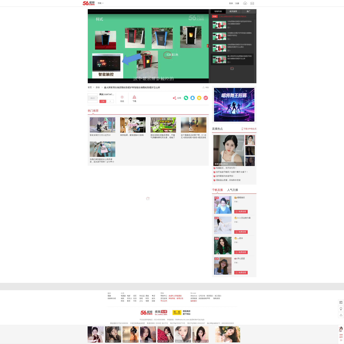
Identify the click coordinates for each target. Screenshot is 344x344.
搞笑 (122, 298)
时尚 (147, 298)
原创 (98, 87)
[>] (245, 3)
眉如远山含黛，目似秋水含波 (228, 180)
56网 (146, 312)
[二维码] (341, 302)
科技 (122, 301)
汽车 (135, 301)
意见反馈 (164, 298)
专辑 (214, 16)
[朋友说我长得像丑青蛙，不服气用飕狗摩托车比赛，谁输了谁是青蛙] (163, 125)
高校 (147, 296)
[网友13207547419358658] (92, 98)
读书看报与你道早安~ (225, 176)
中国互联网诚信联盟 (137, 323)
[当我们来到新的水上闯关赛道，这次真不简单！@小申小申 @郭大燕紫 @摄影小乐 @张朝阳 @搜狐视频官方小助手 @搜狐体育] (102, 149)
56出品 (142, 296)
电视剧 (123, 296)
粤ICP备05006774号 (177, 323)
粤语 (153, 296)
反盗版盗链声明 (204, 298)
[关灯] (341, 309)
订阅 (102, 101)
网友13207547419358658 (110, 94)
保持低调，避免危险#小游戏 (132, 135)
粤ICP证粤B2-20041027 (196, 323)
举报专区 (172, 298)
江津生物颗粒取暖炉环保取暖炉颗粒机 (232, 16)
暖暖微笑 (241, 198)
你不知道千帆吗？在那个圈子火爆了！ (232, 172)
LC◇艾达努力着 (244, 218)
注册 (237, 3)
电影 (128, 296)
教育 (128, 301)
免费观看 (242, 212)
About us (194, 296)
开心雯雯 (241, 259)
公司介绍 (202, 296)
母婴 (147, 301)
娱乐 (153, 298)
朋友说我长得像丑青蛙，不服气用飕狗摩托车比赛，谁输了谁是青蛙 (162, 137)
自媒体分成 (112, 298)
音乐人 (129, 298)
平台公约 (164, 301)
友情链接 (194, 298)
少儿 (141, 301)
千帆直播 (217, 189)
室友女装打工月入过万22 (100, 135)
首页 (90, 87)
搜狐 (182, 312)
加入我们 (218, 296)
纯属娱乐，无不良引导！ (226, 168)
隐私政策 (216, 298)
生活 (135, 298)
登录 (231, 3)
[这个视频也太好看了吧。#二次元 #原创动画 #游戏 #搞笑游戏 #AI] (193, 125)
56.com (88, 3)
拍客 (153, 301)
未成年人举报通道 (175, 296)
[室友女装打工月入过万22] (102, 125)
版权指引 (194, 301)
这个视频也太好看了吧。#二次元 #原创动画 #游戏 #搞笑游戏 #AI (193, 137)
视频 (109, 296)
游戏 (141, 298)
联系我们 (210, 296)
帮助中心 (164, 296)
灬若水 (240, 238)
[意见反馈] (341, 315)
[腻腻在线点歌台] (228, 136)
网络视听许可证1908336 (119, 323)
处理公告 (180, 298)
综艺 (135, 296)
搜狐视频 (162, 312)
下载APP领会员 (249, 129)
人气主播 (232, 189)
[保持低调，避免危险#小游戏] (133, 125)
